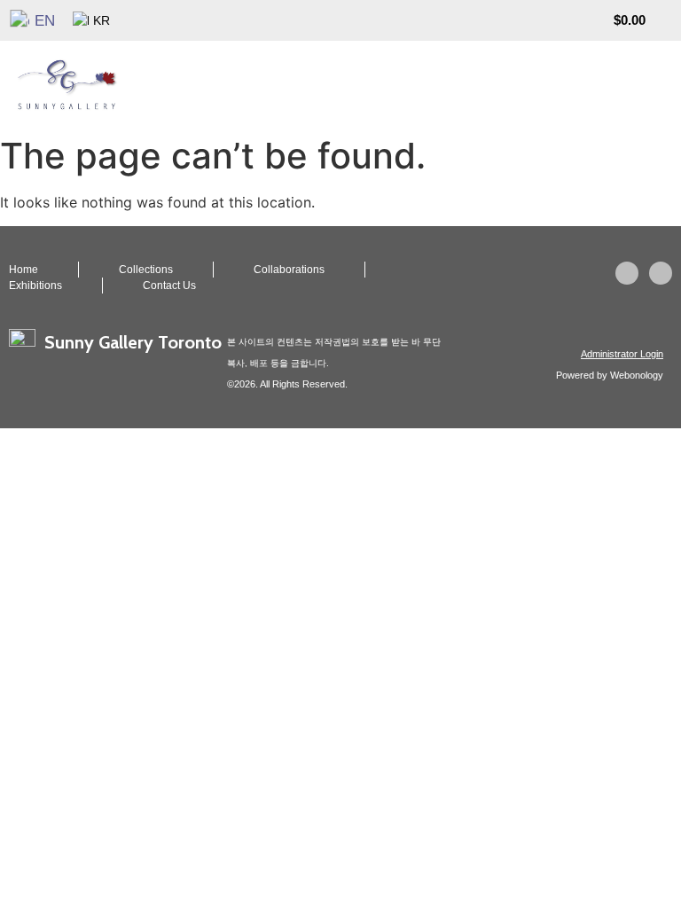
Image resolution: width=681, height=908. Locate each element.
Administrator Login (622, 353)
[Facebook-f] (660, 273)
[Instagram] (626, 273)
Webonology (636, 375)
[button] (668, 84)
